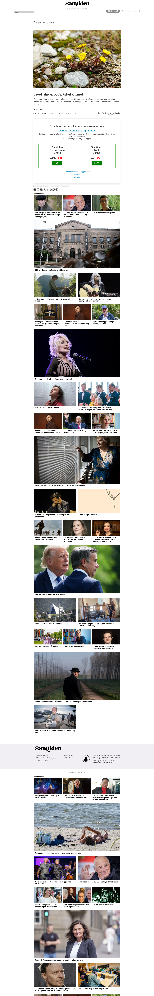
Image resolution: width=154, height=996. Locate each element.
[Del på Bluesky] (113, 113)
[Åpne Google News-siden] (119, 113)
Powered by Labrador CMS (77, 772)
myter (52, 186)
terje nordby (38, 186)
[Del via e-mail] (107, 113)
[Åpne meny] (136, 11)
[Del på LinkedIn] (104, 113)
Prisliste (77, 174)
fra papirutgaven (62, 186)
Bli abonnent (113, 11)
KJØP (57, 163)
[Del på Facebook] (99, 113)
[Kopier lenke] (110, 113)
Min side (77, 177)
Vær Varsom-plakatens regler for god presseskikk (106, 756)
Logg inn (128, 11)
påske (46, 186)
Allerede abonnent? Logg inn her (77, 130)
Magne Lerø (66, 757)
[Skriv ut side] (116, 113)
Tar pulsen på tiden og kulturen (77, 8)
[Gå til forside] (77, 3)
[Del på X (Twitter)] (102, 113)
